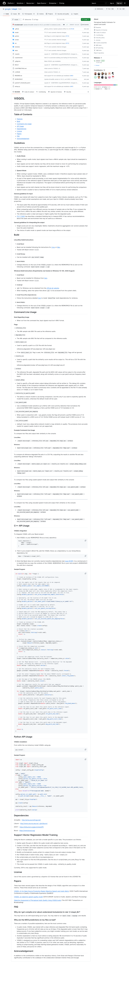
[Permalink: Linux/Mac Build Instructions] (13, 240)
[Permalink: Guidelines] (13, 143)
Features (19, 119)
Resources (30, 3)
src (16, 43)
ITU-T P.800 (21, 216)
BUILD (17, 65)
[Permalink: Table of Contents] (13, 114)
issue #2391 (69, 561)
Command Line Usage (24, 124)
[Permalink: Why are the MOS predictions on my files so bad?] (13, 920)
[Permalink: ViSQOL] (13, 98)
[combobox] (69, 19)
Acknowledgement (23, 138)
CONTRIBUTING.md (21, 68)
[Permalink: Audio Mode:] (15, 156)
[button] (85, 540)
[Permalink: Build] (13, 235)
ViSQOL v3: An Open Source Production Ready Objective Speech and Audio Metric (41, 891)
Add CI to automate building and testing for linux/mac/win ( (61, 57)
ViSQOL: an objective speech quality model (28, 897)
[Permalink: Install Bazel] (15, 244)
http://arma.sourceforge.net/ (31, 820)
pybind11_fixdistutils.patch (22, 83)
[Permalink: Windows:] (13, 444)
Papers (19, 134)
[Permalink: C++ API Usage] (13, 525)
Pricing (61, 3)
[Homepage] (4, 3)
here (45, 278)
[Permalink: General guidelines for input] (13, 193)
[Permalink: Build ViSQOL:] (15, 302)
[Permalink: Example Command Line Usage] (13, 430)
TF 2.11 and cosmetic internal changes (55, 32)
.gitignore (17, 61)
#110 (67, 36)
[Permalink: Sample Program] (13, 569)
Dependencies (21, 129)
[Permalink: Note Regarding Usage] (13, 317)
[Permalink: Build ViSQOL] (15, 261)
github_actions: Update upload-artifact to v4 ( (57, 29)
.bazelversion (19, 57)
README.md (18, 75)
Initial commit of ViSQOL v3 (52, 68)
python (17, 36)
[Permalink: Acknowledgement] (13, 951)
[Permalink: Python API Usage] (13, 737)
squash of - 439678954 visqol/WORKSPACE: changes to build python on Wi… (66, 54)
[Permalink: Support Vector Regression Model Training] (13, 835)
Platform (11, 3)
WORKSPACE (18, 79)
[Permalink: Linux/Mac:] (13, 437)
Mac (58, 247)
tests (16, 50)
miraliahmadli (18, 24)
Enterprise (52, 3)
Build (18, 121)
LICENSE (17, 72)
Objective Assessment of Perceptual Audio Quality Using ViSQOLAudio (37, 900)
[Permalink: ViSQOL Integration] (13, 531)
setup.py (17, 86)
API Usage (20, 126)
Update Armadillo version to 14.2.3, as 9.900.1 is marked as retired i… (43, 24)
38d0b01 (72, 24)
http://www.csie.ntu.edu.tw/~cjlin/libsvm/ (33, 823)
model (16, 32)
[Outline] (88, 91)
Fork (110, 9)
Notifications (100, 9)
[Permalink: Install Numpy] (15, 254)
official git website (53, 288)
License (19, 131)
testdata (17, 47)
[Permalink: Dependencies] (13, 815)
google (8, 9)
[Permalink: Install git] (15, 285)
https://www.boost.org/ (27, 830)
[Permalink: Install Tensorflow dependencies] (15, 295)
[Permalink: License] (13, 872)
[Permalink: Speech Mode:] (15, 170)
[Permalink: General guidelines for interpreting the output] (13, 222)
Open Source (41, 3)
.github (17, 29)
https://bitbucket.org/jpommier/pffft (32, 827)
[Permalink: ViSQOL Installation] (13, 742)
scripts (17, 39)
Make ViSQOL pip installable (52, 61)
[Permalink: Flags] (13, 324)
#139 (72, 29)
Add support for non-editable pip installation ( (57, 75)
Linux (53, 247)
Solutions (20, 3)
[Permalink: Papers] (13, 881)
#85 (71, 75)
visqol (14, 9)
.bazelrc (17, 54)
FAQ (18, 136)
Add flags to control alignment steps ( (55, 36)
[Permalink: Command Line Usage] (13, 312)
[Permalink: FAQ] (13, 907)
